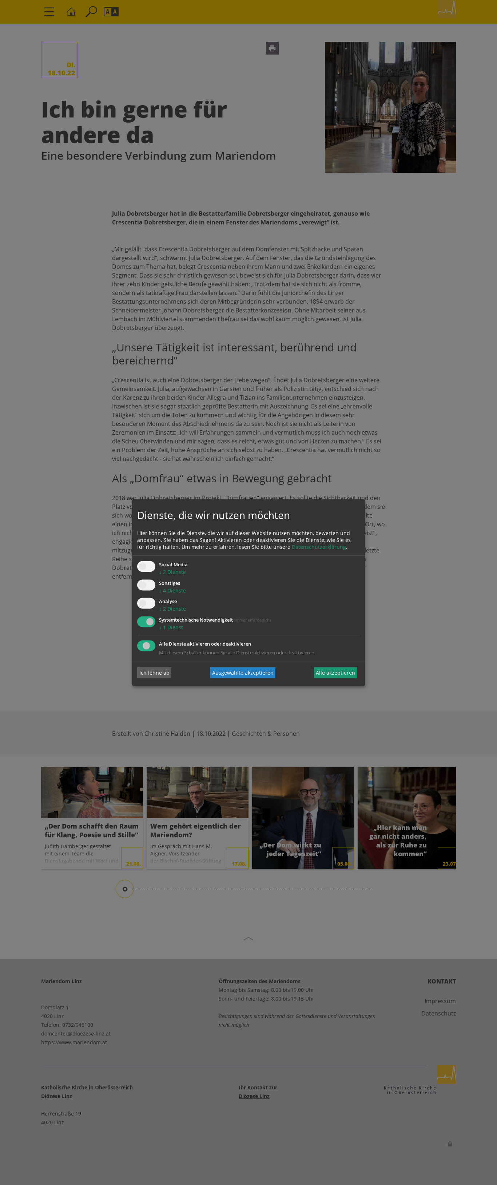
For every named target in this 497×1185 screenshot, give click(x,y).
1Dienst (171, 627)
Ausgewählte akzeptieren (243, 672)
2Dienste (172, 571)
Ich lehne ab (154, 672)
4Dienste (172, 590)
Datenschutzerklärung (319, 546)
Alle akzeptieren (335, 672)
